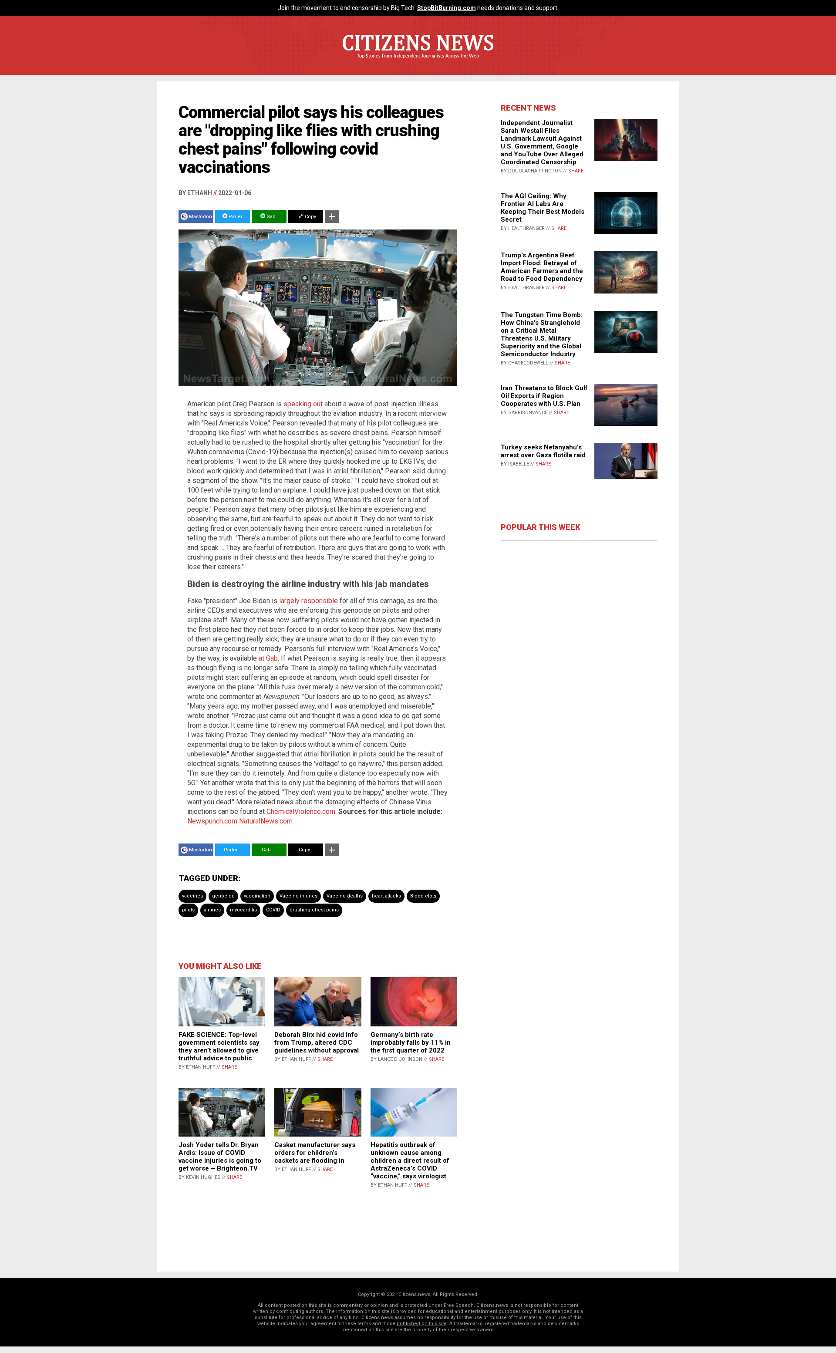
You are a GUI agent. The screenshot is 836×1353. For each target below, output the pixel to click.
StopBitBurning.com (446, 7)
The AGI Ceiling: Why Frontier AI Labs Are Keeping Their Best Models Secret (542, 207)
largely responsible (308, 601)
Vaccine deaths (345, 896)
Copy (309, 216)
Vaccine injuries (298, 896)
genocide (223, 896)
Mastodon (200, 216)
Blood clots (423, 896)
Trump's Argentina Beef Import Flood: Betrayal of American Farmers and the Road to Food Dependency (542, 267)
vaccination (257, 896)
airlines (212, 910)
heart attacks (386, 896)
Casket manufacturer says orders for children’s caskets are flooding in (314, 1152)
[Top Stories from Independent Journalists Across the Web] (418, 62)
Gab (270, 216)
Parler (235, 216)
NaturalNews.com (266, 821)
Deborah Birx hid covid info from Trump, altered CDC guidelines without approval (316, 1042)
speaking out (303, 404)
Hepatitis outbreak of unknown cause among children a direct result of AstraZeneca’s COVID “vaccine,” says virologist (410, 1160)
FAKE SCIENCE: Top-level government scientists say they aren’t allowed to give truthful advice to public (219, 1046)
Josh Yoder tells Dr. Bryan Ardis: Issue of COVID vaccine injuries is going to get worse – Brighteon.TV (220, 1156)
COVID (273, 910)
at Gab (268, 658)
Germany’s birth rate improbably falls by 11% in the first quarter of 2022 (411, 1042)
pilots (188, 910)
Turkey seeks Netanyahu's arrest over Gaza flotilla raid (543, 451)
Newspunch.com (212, 821)
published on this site (422, 1323)
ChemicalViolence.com (300, 811)
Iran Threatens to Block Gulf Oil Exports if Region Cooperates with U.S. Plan (544, 396)
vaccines (192, 896)
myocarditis (243, 910)
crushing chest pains (314, 910)
